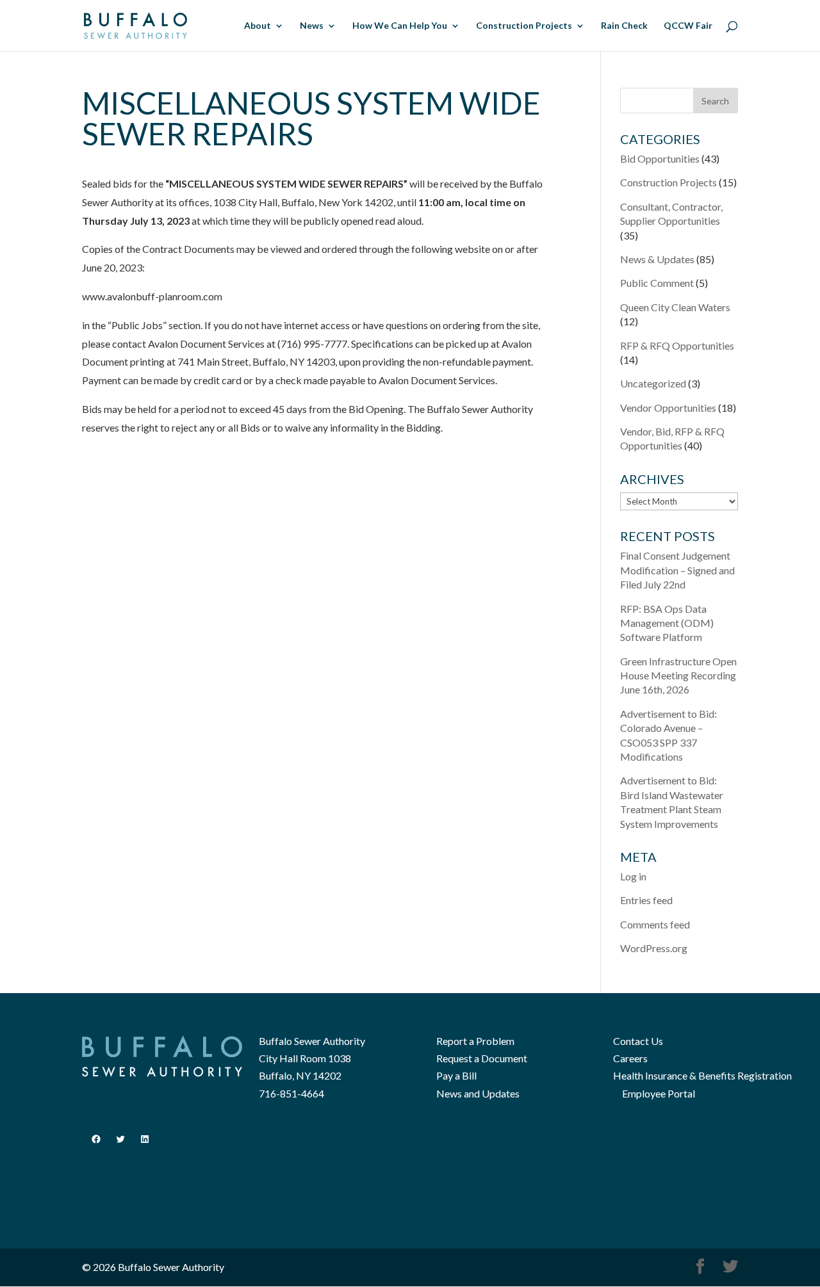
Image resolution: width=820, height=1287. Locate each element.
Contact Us (638, 1041)
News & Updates (657, 259)
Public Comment (657, 283)
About (257, 26)
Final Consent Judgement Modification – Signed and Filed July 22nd (677, 569)
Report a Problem (475, 1041)
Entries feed (646, 900)
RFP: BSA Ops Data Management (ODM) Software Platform (667, 623)
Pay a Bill (456, 1075)
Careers (630, 1058)
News (312, 26)
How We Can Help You (399, 26)
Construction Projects (524, 26)
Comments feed (655, 924)
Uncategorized (653, 383)
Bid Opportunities (660, 158)
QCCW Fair (688, 26)
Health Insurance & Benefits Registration (702, 1075)
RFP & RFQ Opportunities (677, 345)
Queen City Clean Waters (675, 307)
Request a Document (481, 1058)
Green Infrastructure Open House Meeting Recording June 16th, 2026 (678, 675)
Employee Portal (658, 1093)
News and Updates (478, 1093)
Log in (633, 876)
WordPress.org (653, 948)
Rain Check (624, 26)
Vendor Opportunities (668, 407)
